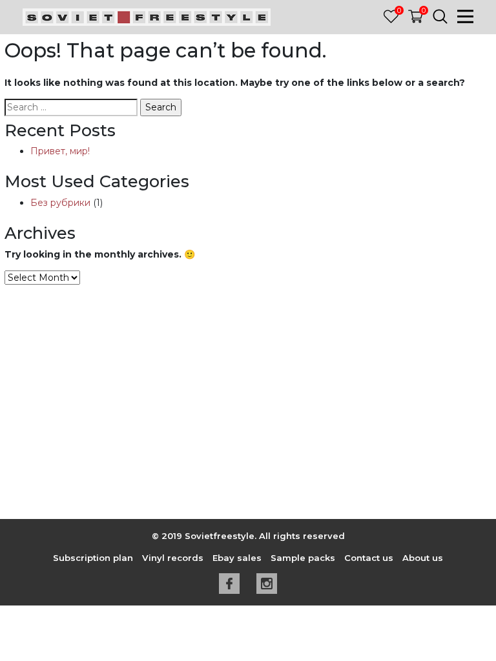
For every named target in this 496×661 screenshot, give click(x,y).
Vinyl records (172, 558)
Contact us (368, 558)
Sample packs (303, 558)
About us (422, 558)
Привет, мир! (60, 151)
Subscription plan (93, 558)
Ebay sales (237, 558)
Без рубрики (60, 202)
